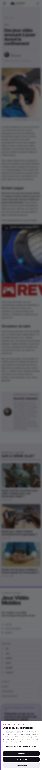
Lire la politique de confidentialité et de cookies (19, 746)
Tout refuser (21, 753)
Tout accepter (21, 759)
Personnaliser (21, 765)
